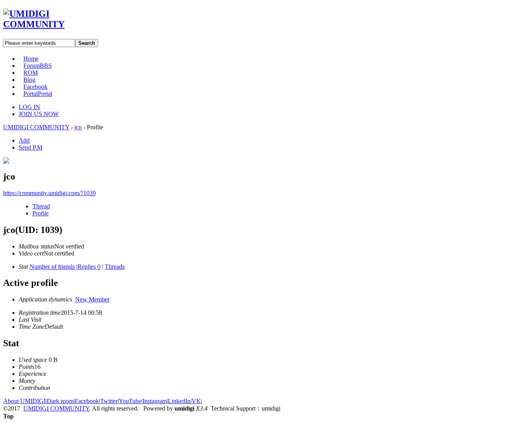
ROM (30, 72)
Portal (37, 93)
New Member (92, 299)
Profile (40, 213)
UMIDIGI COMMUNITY (36, 127)
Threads (115, 266)
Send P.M (30, 147)
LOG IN (29, 107)
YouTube (130, 401)
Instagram (155, 401)
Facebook (35, 86)
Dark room (60, 401)
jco (78, 127)
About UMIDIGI (24, 401)
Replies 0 (89, 266)
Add (24, 140)
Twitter (109, 401)
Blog (29, 79)
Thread (41, 206)
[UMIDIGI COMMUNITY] (45, 24)
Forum (37, 65)
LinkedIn (179, 401)
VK (196, 401)
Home (31, 58)
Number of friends (53, 266)
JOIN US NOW (39, 114)
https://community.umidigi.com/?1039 (49, 193)
